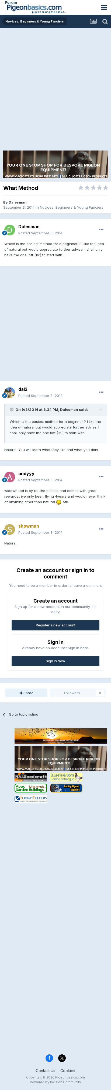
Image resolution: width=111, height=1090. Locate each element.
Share (27, 693)
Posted (40, 233)
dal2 (22, 389)
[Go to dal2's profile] (9, 392)
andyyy (26, 473)
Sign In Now (55, 661)
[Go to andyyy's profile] (9, 477)
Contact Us (45, 1070)
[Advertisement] (55, 86)
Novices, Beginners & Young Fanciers (71, 207)
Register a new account (55, 625)
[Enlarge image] (58, 502)
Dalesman (18, 202)
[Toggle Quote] (12, 409)
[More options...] (101, 230)
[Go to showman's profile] (9, 529)
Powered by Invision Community (55, 1082)
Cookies (67, 1070)
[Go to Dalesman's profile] (9, 230)
